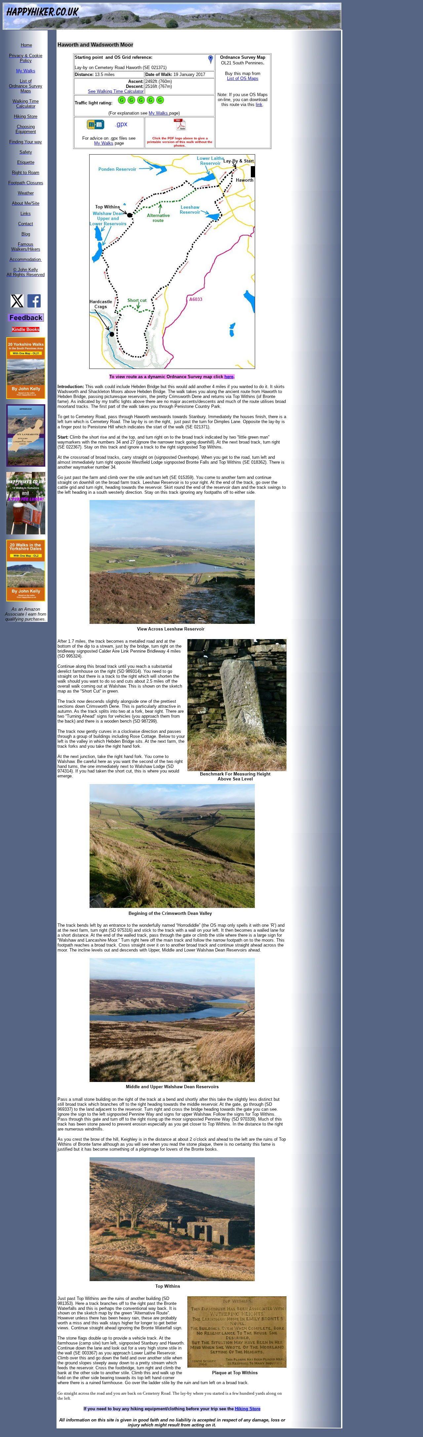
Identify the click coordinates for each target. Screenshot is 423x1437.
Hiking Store (247, 1408)
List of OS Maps (242, 78)
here (228, 376)
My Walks (159, 113)
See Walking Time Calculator (115, 91)
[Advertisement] (319, 130)
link (259, 104)
